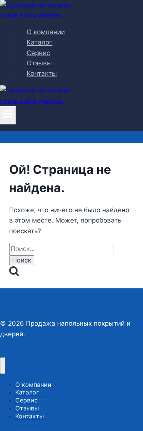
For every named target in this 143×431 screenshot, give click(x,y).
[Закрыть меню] (2, 365)
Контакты (42, 73)
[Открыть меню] (8, 115)
